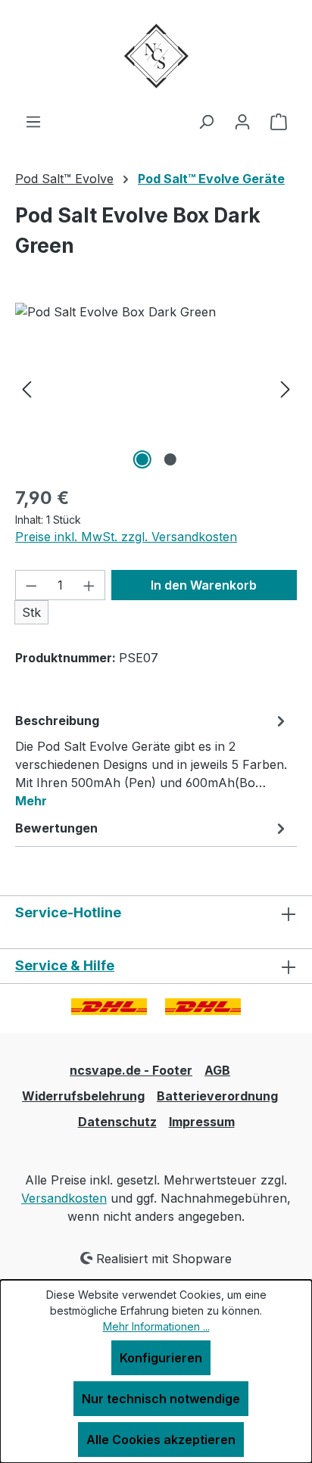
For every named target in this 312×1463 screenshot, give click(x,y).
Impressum (202, 1121)
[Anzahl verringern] (31, 585)
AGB (217, 1070)
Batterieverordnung (217, 1095)
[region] (156, 388)
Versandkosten (64, 1198)
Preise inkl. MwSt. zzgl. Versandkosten (126, 536)
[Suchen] (206, 121)
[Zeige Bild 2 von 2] (170, 459)
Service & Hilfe (64, 965)
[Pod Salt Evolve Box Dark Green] (156, 388)
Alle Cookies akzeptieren (161, 1439)
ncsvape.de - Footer (131, 1070)
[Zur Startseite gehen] (156, 56)
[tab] (152, 760)
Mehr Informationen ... (156, 1326)
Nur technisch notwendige (161, 1398)
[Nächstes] (285, 387)
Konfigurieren (161, 1357)
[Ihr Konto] (242, 121)
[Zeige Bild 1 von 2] (142, 459)
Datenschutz (117, 1121)
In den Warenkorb (204, 585)
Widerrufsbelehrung (83, 1095)
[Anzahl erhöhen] (89, 585)
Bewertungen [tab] (56, 828)
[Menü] (33, 121)
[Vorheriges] (26, 387)
